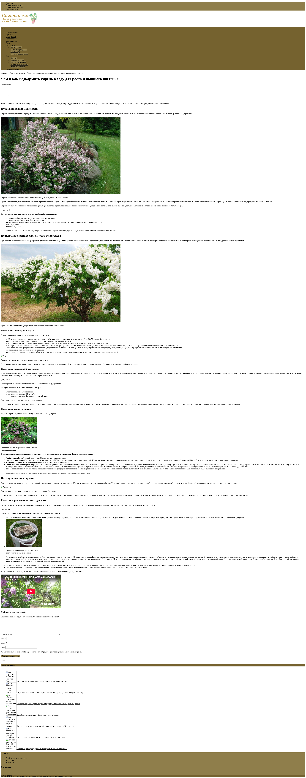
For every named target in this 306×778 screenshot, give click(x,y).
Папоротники (11, 39)
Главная (4, 73)
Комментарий (7, 634)
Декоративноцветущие (15, 5)
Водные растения (18, 67)
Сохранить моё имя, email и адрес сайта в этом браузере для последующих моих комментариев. (43, 652)
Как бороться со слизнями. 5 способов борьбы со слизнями (40, 737)
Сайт (3, 647)
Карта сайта (10, 760)
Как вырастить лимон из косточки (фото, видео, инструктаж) (41, 681)
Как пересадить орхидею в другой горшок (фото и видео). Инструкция (45, 726)
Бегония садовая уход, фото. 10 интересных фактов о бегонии (41, 749)
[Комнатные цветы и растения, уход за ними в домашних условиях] (19, 22)
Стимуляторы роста (19, 50)
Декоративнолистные (14, 7)
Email (4, 643)
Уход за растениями (18, 62)
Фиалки (14, 58)
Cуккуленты (11, 37)
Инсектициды (16, 47)
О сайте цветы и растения (16, 758)
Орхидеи (9, 34)
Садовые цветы (12, 9)
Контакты (10, 762)
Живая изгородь (17, 60)
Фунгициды (15, 52)
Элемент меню (12, 32)
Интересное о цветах (19, 65)
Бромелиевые (11, 41)
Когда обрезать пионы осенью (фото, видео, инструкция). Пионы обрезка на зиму (49, 692)
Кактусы (9, 3)
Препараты (10, 45)
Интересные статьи (14, 69)
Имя (3, 638)
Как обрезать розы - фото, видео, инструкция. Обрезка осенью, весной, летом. (48, 704)
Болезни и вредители (19, 54)
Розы (8, 43)
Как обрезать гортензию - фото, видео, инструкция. (37, 715)
